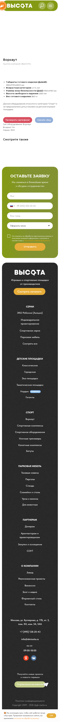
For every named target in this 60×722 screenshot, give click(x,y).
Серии (30, 306)
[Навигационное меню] (50, 6)
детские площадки (30, 358)
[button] (30, 321)
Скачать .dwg (44, 120)
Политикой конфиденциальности (37, 240)
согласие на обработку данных (26, 718)
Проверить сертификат (17, 120)
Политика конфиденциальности (30, 701)
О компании (29, 565)
